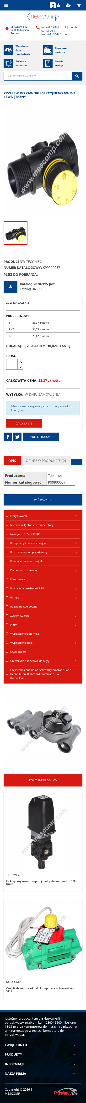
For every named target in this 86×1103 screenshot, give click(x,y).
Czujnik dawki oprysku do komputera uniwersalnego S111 (40, 989)
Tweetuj (17, 437)
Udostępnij (8, 437)
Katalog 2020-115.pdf (37, 284)
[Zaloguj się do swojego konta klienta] (59, 5)
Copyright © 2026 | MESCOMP (18, 1091)
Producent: (14, 262)
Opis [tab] (12, 460)
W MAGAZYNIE (19, 302)
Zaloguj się (24, 423)
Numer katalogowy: (23, 268)
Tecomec (34, 261)
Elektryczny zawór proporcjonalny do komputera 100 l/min (40, 882)
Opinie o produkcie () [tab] (46, 460)
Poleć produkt (41, 437)
